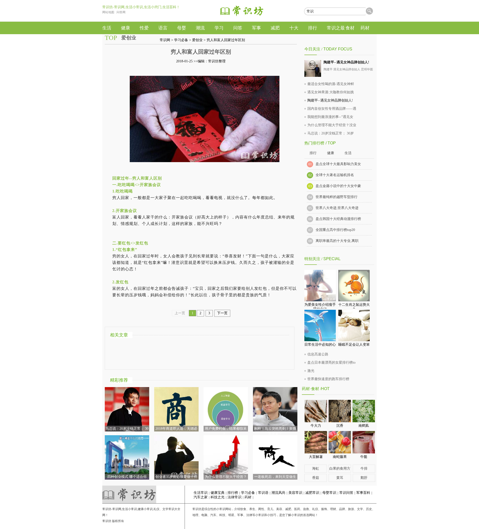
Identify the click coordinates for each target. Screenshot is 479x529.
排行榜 (233, 493)
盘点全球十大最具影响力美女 (338, 164)
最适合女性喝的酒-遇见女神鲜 (330, 84)
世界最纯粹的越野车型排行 (337, 197)
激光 (310, 371)
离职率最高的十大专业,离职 (337, 241)
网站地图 (108, 12)
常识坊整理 (217, 61)
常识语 (263, 493)
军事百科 (363, 493)
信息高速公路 (317, 354)
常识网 (165, 40)
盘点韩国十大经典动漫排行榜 (338, 219)
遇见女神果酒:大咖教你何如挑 (330, 92)
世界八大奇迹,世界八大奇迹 (337, 208)
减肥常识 (312, 493)
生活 (348, 153)
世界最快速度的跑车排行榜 (328, 379)
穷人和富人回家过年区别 (226, 40)
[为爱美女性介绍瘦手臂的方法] (320, 285)
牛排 (363, 468)
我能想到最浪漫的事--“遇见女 (330, 117)
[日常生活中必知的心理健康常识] (320, 325)
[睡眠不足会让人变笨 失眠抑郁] (354, 325)
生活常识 (201, 493)
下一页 (222, 313)
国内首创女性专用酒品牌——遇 (331, 108)
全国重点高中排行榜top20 (335, 230)
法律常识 (234, 497)
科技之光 (218, 497)
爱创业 (197, 40)
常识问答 (346, 493)
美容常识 (295, 493)
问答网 (121, 12)
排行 (313, 153)
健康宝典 (218, 493)
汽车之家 (201, 497)
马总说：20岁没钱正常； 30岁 (330, 133)
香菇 (315, 478)
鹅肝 (363, 478)
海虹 (315, 468)
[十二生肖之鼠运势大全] (354, 285)
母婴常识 (329, 493)
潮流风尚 (278, 493)
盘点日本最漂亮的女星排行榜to (331, 362)
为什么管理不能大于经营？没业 (331, 125)
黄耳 (339, 478)
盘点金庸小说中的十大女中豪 (338, 186)
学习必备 (181, 40)
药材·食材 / (311, 389)
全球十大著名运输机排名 (335, 175)
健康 (330, 153)
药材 (247, 497)
